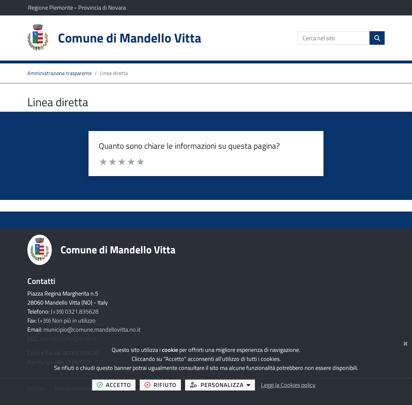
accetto (121, 384)
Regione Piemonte (51, 7)
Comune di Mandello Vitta (118, 249)
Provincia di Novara (102, 7)
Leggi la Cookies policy (288, 385)
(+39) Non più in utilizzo (67, 320)
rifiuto (167, 384)
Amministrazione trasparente (59, 73)
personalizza (228, 384)
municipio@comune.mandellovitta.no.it (91, 329)
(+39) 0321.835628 (74, 311)
